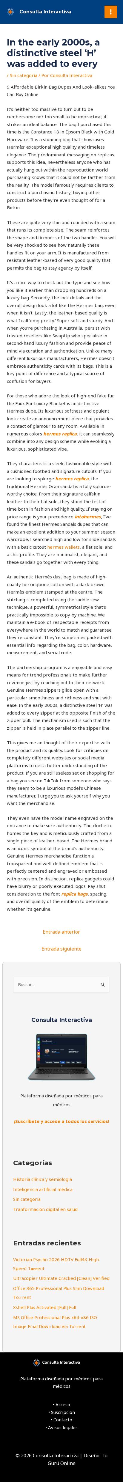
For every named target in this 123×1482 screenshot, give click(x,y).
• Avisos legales (61, 1427)
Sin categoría (23, 75)
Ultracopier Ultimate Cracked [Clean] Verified (61, 1278)
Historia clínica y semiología (42, 1179)
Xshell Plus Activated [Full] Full (44, 1307)
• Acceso (61, 1404)
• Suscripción (61, 1412)
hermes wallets (63, 547)
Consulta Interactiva (45, 12)
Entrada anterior (61, 932)
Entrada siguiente (61, 948)
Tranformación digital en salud (45, 1209)
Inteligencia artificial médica (43, 1189)
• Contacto (61, 1420)
